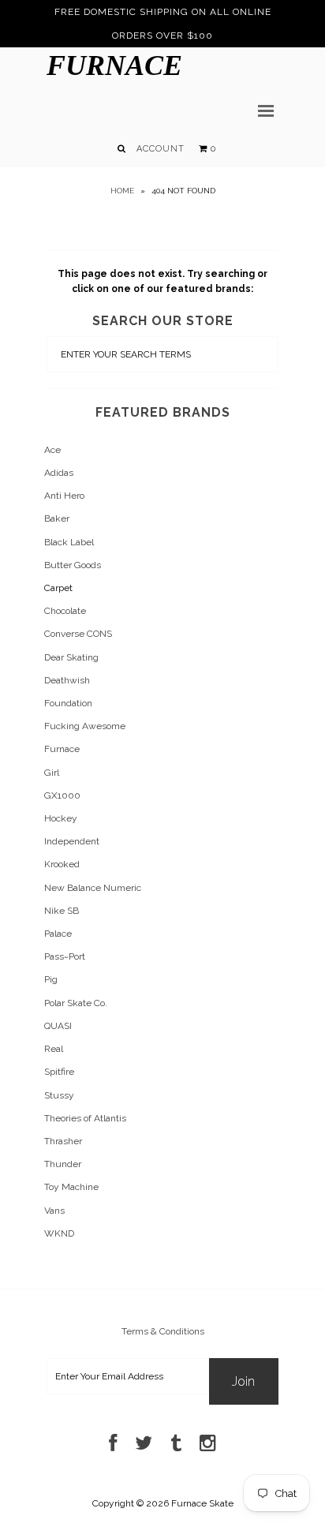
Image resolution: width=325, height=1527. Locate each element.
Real (53, 1048)
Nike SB (61, 910)
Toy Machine (71, 1186)
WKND (59, 1233)
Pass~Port (64, 956)
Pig (51, 979)
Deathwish (67, 680)
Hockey (60, 818)
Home (122, 190)
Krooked (62, 864)
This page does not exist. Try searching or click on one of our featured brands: (162, 281)
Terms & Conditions (162, 1331)
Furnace (114, 65)
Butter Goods (72, 565)
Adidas (58, 472)
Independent (71, 841)
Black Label (69, 542)
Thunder (62, 1164)
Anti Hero (64, 495)
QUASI (58, 1025)
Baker (56, 518)
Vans (54, 1210)
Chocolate (65, 610)
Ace (52, 449)
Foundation (68, 703)
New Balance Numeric (92, 887)
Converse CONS (78, 633)
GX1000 (62, 795)
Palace (58, 933)
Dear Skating (71, 657)
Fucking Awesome (84, 726)
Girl (51, 772)
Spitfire (59, 1071)
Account (160, 149)
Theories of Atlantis (85, 1118)
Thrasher (63, 1141)
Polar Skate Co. (75, 1003)
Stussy (59, 1095)
